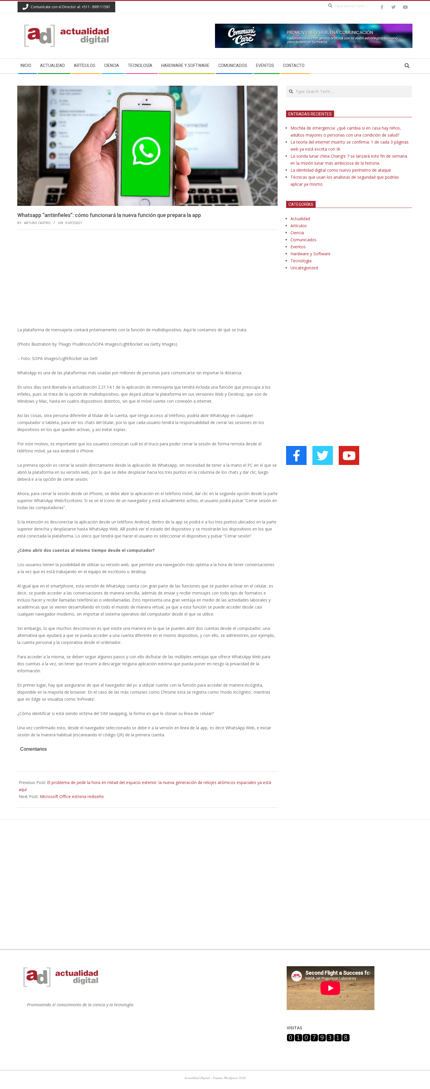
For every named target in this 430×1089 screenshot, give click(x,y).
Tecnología (301, 260)
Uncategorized (304, 267)
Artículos (298, 225)
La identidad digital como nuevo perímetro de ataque (340, 170)
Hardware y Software (310, 253)
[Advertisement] (147, 278)
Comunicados (303, 239)
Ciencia (297, 232)
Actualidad (300, 218)
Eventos (298, 246)
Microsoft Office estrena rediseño (72, 796)
